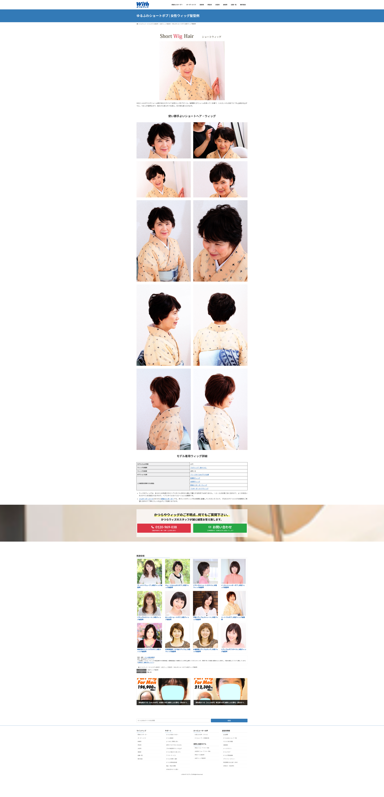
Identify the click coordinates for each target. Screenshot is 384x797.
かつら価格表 (169, 738)
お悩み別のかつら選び (172, 769)
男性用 (139, 745)
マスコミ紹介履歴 (228, 741)
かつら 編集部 (149, 657)
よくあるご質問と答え (172, 741)
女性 (150, 672)
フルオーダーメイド (146, 499)
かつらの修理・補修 (171, 759)
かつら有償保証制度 (171, 762)
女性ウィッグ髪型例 (153, 670)
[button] (164, 528)
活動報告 (225, 745)
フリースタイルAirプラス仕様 (199, 474)
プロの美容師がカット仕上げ (174, 748)
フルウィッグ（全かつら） (198, 467)
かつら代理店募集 (228, 755)
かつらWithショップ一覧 (230, 738)
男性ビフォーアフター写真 (202, 748)
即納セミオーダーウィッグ (198, 485)
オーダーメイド (142, 738)
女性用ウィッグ (195, 481)
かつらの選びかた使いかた (173, 752)
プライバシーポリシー (229, 759)
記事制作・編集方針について (146, 662)
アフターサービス (171, 755)
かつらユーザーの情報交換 (202, 738)
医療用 (139, 741)
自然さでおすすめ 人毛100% (174, 745)
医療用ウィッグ (195, 478)
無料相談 (140, 759)
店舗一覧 (140, 755)
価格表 (139, 752)
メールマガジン (227, 748)
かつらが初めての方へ (172, 734)
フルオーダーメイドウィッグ (199, 488)
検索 (229, 721)
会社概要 (225, 734)
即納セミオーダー (167, 499)
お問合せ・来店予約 (228, 766)
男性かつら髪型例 (199, 755)
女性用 (139, 748)
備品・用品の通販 (171, 766)
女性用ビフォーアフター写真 (202, 751)
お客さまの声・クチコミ (201, 734)
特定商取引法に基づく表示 (230, 762)
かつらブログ (226, 752)
